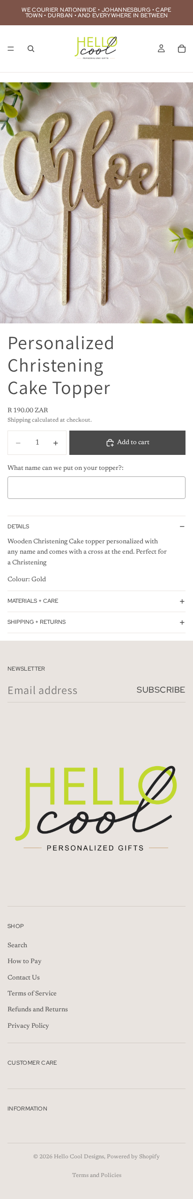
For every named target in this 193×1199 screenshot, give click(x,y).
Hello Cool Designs (79, 1157)
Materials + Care (32, 601)
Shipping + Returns (36, 622)
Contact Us (23, 978)
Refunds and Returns (37, 1010)
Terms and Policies (96, 1175)
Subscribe (161, 689)
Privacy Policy (28, 1026)
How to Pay (24, 961)
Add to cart (133, 442)
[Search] (31, 48)
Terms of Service (32, 994)
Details (18, 526)
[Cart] (181, 48)
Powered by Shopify (133, 1157)
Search (17, 946)
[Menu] (11, 48)
